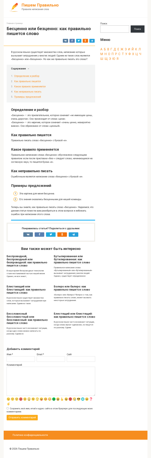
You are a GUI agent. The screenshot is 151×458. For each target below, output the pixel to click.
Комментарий (14, 364)
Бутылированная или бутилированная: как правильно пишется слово (72, 259)
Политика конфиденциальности (30, 435)
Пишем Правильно (40, 5)
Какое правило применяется (30, 86)
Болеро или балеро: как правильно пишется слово (72, 288)
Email (40, 354)
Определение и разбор (26, 76)
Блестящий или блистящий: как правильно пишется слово (74, 315)
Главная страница (15, 23)
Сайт (69, 354)
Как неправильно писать (27, 91)
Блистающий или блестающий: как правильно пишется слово (26, 289)
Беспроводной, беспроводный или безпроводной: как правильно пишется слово (27, 260)
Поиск (103, 23)
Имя (10, 354)
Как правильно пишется (27, 81)
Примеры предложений (27, 96)
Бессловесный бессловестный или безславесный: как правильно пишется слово (27, 318)
